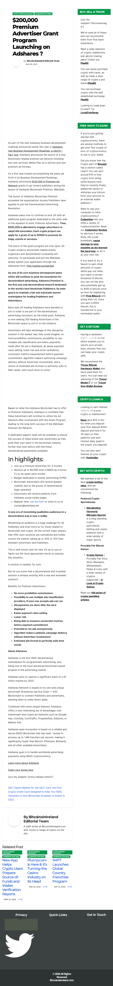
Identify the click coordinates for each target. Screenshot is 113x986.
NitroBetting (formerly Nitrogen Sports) (96, 511)
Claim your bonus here (20, 769)
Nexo (84, 419)
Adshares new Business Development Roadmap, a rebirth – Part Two (35, 150)
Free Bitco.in (93, 295)
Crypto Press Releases (23, 14)
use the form (37, 501)
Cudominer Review (96, 229)
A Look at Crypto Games (95, 583)
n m (20, 899)
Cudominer (87, 219)
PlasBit (84, 63)
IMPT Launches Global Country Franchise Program (60, 870)
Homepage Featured (43, 14)
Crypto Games (95, 555)
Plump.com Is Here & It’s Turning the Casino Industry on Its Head (37, 870)
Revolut (102, 164)
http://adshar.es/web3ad (40, 265)
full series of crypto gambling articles (93, 596)
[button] (20, 918)
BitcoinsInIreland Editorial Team (43, 61)
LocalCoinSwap (89, 112)
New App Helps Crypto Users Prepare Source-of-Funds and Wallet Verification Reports (12, 877)
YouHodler (92, 457)
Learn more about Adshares (23, 763)
